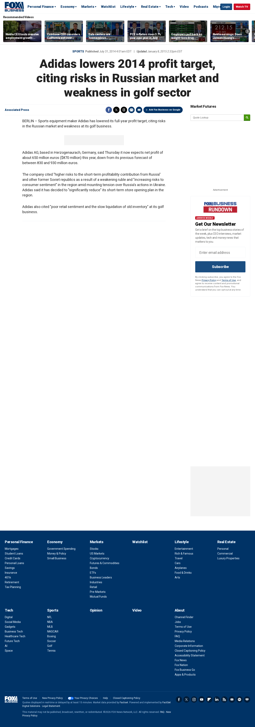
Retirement (12, 582)
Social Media (13, 622)
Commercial (225, 553)
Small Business (56, 558)
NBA (50, 622)
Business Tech (14, 631)
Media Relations (185, 641)
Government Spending (61, 548)
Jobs (178, 622)
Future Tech (12, 641)
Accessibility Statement (190, 655)
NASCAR (52, 631)
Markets (87, 7)
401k (8, 577)
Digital (9, 617)
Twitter (116, 110)
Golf (49, 645)
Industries (96, 582)
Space (9, 650)
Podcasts (201, 7)
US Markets (97, 553)
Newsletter (232, 699)
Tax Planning (13, 587)
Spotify (239, 699)
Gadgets (10, 626)
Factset (124, 702)
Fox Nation (181, 665)
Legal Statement (51, 706)
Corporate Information (189, 645)
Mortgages (12, 548)
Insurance (11, 572)
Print (131, 110)
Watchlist (108, 7)
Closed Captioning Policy (190, 650)
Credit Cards (12, 558)
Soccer (51, 641)
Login (226, 6)
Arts (177, 577)
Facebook (109, 110)
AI (6, 645)
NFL (49, 617)
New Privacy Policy (52, 698)
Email (139, 110)
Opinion (96, 610)
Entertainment (184, 548)
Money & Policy (56, 553)
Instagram (194, 699)
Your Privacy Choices (86, 698)
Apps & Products (185, 674)
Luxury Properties (228, 558)
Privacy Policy (209, 280)
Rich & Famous (184, 553)
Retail (93, 587)
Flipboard (209, 699)
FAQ (177, 636)
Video (184, 7)
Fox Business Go (185, 669)
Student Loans (14, 553)
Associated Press (17, 109)
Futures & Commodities (104, 563)
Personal (223, 548)
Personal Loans (14, 563)
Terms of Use (229, 280)
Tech (169, 7)
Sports (78, 51)
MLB (50, 626)
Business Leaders (101, 577)
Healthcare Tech (15, 636)
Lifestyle (127, 7)
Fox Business (14, 7)
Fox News (181, 660)
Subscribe (220, 267)
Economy (68, 7)
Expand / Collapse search (216, 7)
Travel (178, 558)
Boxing (51, 636)
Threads (124, 110)
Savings (10, 567)
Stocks (94, 548)
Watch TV (242, 6)
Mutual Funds (98, 596)
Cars (177, 563)
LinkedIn (217, 699)
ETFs (93, 572)
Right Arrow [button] (247, 31)
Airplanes (181, 567)
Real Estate (150, 7)
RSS (224, 699)
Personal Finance (40, 7)
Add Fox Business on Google (164, 109)
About (179, 610)
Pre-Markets (98, 591)
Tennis (51, 650)
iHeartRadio (247, 699)
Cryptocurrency (99, 558)
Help (105, 698)
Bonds (94, 567)
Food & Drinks (183, 572)
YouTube (201, 699)
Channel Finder (184, 617)
